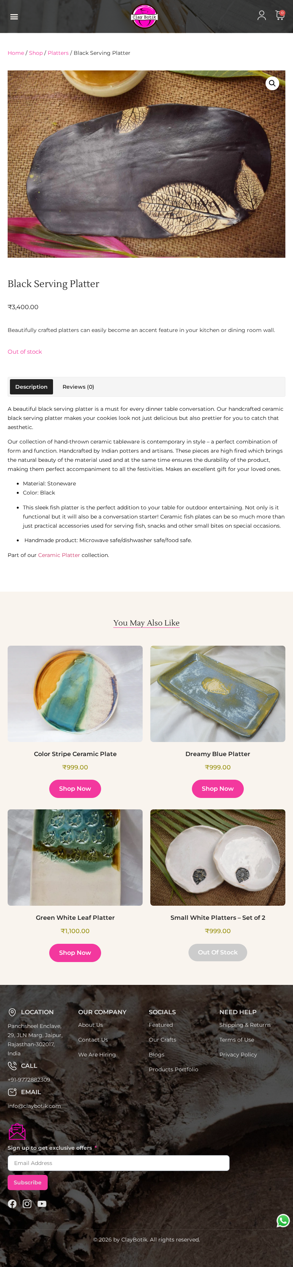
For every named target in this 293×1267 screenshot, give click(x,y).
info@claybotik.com (34, 1106)
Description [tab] (31, 386)
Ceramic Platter (59, 555)
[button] (14, 16)
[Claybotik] (131, 16)
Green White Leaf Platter (75, 917)
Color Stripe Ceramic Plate (75, 754)
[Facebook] (12, 1203)
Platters (58, 52)
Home (16, 52)
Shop (36, 52)
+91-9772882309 (29, 1079)
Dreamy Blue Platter (217, 754)
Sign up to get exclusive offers (50, 1147)
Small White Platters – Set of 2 (218, 917)
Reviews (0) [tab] (78, 386)
